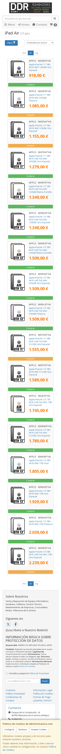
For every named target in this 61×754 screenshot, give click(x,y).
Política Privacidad (15, 693)
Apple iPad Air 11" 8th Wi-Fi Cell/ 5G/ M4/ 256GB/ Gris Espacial (39, 158)
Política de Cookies (43, 693)
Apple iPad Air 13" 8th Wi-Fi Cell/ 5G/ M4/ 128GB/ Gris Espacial (39, 219)
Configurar (9, 729)
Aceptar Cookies (39, 729)
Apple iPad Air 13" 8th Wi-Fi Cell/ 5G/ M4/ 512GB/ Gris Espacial (39, 432)
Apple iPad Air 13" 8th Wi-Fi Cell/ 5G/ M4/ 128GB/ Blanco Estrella (40, 189)
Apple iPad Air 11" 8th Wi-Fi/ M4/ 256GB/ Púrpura (39, 97)
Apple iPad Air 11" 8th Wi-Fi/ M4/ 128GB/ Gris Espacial (40, 67)
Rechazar (23, 729)
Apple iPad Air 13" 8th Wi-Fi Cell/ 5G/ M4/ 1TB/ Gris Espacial (40, 554)
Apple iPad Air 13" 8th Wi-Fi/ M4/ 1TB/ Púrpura (40, 522)
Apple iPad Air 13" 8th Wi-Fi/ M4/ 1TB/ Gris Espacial (39, 493)
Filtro (10, 42)
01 (31, 53)
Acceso (25, 24)
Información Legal (42, 690)
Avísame (30, 115)
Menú (11, 24)
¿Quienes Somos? (42, 700)
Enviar (45, 681)
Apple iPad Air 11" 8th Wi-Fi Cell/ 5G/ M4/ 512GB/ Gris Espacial (39, 341)
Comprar (30, 84)
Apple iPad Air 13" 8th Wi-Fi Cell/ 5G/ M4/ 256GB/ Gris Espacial (39, 280)
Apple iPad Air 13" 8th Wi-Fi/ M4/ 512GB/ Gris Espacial (40, 372)
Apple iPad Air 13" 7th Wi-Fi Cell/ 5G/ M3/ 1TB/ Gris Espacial (40, 402)
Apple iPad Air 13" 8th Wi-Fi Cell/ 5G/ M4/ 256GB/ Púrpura (39, 311)
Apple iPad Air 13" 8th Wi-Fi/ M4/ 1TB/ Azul (39, 462)
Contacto (41, 24)
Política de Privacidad (27, 666)
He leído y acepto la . (29, 673)
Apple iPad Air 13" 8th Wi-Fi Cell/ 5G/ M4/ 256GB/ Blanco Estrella (40, 250)
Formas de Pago (42, 697)
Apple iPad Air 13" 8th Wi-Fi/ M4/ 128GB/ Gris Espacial (40, 128)
